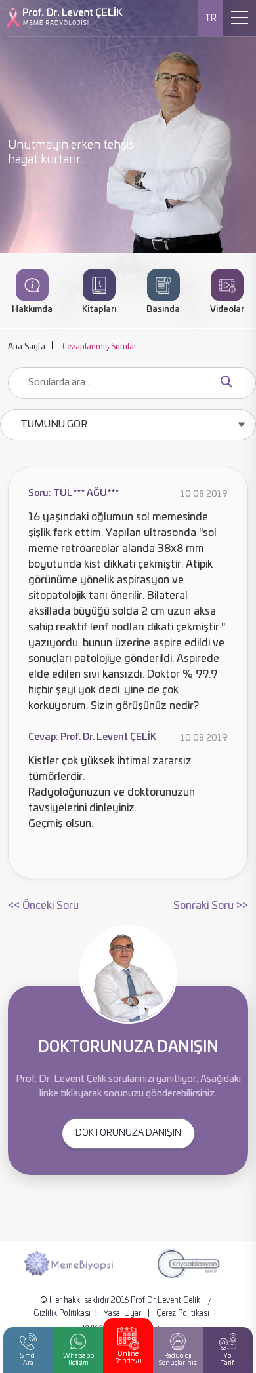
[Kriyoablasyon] (188, 1263)
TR (210, 18)
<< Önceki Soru (43, 905)
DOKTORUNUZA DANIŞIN (128, 1133)
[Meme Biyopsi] (68, 1263)
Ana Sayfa (26, 347)
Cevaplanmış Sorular (99, 347)
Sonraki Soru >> (210, 905)
